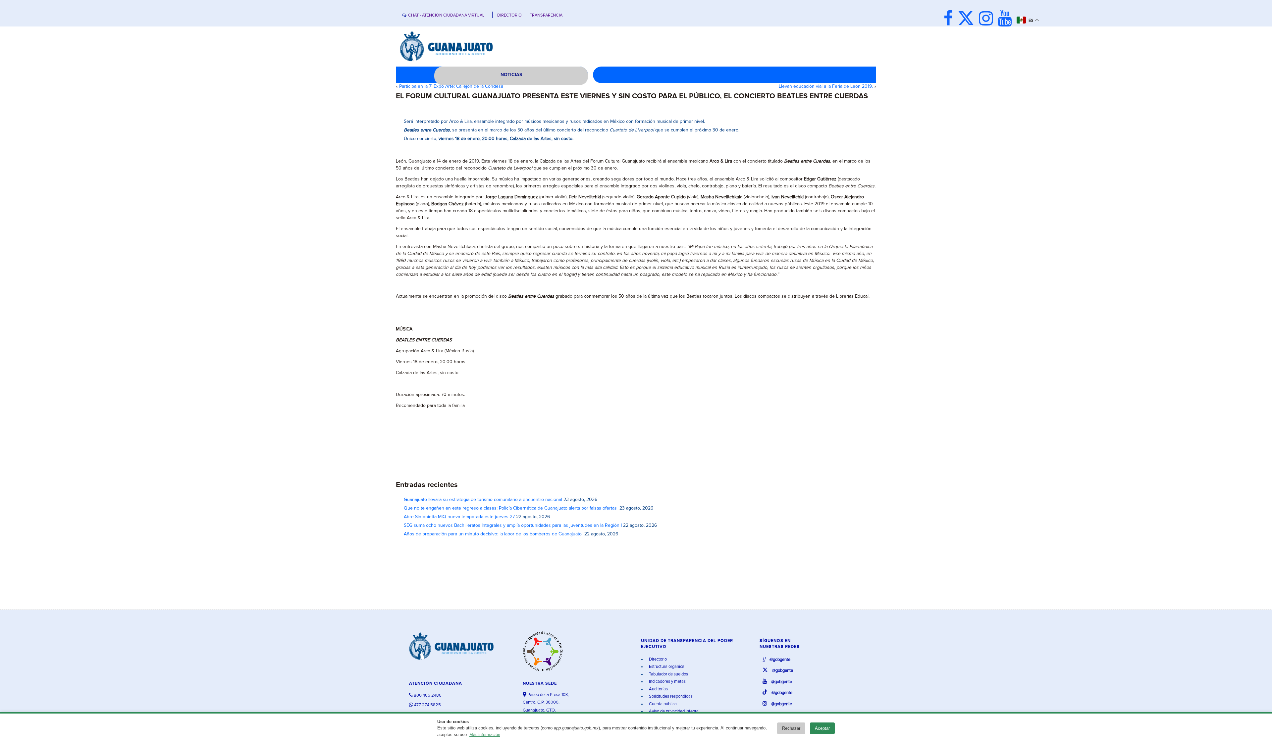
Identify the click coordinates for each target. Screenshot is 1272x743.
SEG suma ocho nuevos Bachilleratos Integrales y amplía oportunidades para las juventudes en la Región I (513, 525)
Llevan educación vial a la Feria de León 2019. (826, 86)
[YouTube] (1006, 19)
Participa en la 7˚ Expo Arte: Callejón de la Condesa (451, 86)
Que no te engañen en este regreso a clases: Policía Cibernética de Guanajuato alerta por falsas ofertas (511, 508)
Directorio (657, 659)
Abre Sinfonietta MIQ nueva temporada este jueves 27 (459, 517)
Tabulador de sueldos (668, 674)
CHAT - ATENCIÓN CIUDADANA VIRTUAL (446, 15)
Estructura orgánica (666, 667)
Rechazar (791, 728)
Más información (484, 735)
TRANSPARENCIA (546, 15)
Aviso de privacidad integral (674, 711)
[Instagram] (987, 19)
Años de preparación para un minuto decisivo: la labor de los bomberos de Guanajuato (493, 534)
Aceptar (822, 728)
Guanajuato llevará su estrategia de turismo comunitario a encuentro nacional (483, 499)
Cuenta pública (662, 704)
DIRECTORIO (509, 15)
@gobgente (779, 660)
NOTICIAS (511, 75)
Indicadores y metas (667, 681)
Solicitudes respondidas (670, 696)
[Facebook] (949, 19)
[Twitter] (968, 19)
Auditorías (658, 689)
